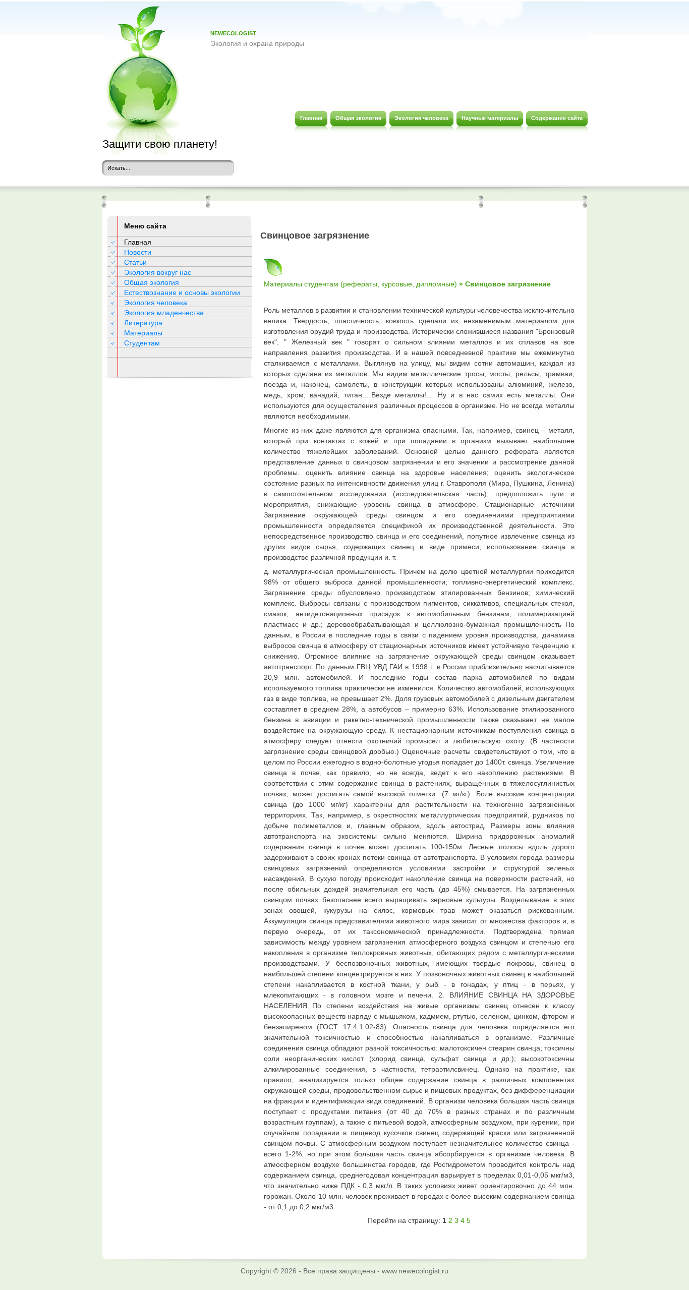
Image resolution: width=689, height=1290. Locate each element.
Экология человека (155, 303)
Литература (143, 323)
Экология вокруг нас (157, 272)
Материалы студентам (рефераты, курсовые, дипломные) (360, 284)
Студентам (142, 343)
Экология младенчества (164, 313)
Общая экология (151, 282)
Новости (137, 252)
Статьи (135, 262)
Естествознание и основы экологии (182, 292)
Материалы (143, 333)
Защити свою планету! (159, 144)
